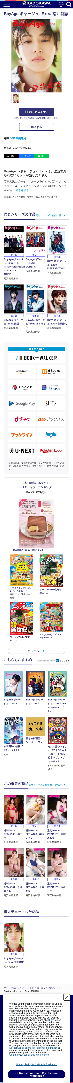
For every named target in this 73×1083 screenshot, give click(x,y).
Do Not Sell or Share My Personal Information (33, 1048)
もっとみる (34, 650)
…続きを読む (21, 190)
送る (43, 156)
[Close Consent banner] (67, 997)
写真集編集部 (18, 138)
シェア (28, 156)
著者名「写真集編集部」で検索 (45, 784)
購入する (36, 127)
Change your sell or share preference (29, 1055)
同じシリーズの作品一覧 (48, 215)
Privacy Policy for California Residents (36, 1064)
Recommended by (46, 661)
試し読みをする (38, 111)
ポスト (13, 156)
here (51, 1020)
